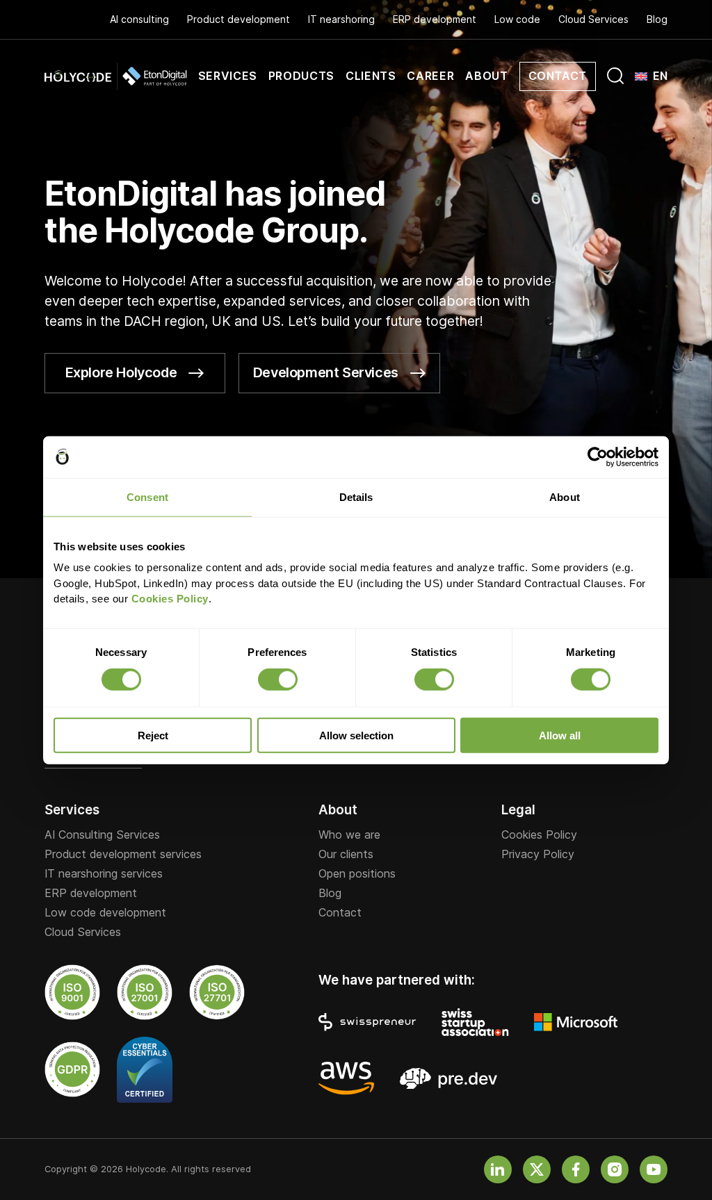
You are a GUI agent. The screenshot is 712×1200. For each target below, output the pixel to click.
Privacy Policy (537, 854)
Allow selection (356, 735)
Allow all (560, 735)
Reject (153, 735)
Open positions (357, 874)
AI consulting (139, 19)
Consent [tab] (147, 496)
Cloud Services (593, 19)
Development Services (325, 372)
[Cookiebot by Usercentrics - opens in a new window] (597, 456)
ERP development (434, 19)
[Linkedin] (498, 1169)
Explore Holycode (121, 372)
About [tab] (564, 496)
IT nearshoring (341, 19)
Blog (657, 19)
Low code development (105, 913)
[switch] (278, 679)
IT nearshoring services (103, 874)
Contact (340, 913)
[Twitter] (537, 1169)
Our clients (345, 854)
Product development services (123, 854)
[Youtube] (654, 1169)
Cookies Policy (539, 835)
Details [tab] (356, 496)
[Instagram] (615, 1169)
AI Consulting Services (102, 835)
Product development (238, 19)
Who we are (349, 835)
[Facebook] (576, 1169)
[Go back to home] (115, 76)
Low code (517, 19)
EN (660, 76)
